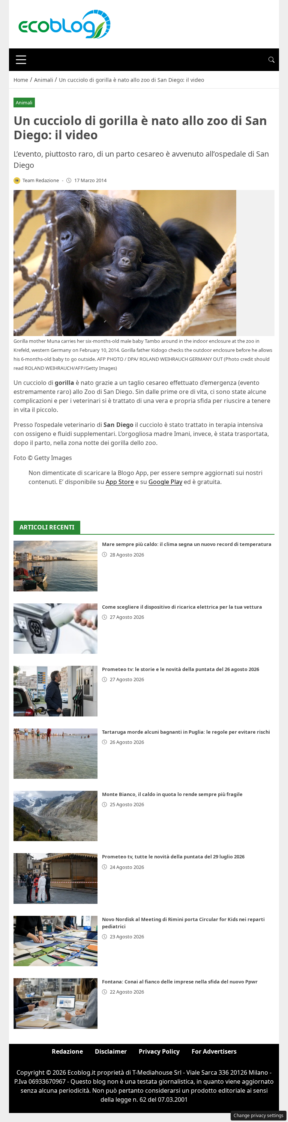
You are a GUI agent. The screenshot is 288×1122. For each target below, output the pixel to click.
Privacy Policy (159, 1051)
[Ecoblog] (64, 24)
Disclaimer (111, 1051)
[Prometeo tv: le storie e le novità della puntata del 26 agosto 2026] (56, 691)
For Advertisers (214, 1051)
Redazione (67, 1051)
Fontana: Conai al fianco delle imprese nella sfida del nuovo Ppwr (180, 981)
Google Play (165, 482)
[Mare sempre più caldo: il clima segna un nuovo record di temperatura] (56, 566)
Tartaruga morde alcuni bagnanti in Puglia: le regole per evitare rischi (186, 731)
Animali (24, 102)
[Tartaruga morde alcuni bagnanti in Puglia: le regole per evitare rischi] (56, 753)
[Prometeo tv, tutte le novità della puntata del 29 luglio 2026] (56, 878)
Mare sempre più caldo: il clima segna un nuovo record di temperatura (187, 544)
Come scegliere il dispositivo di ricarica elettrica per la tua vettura (182, 606)
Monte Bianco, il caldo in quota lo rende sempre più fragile (172, 794)
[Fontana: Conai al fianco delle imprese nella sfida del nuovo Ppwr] (56, 1003)
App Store (120, 482)
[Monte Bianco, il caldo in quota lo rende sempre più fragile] (56, 816)
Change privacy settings (259, 1115)
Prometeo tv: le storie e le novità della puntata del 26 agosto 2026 (180, 669)
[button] (271, 59)
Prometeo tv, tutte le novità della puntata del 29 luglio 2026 (173, 856)
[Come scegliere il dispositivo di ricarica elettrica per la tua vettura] (56, 628)
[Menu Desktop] (21, 59)
